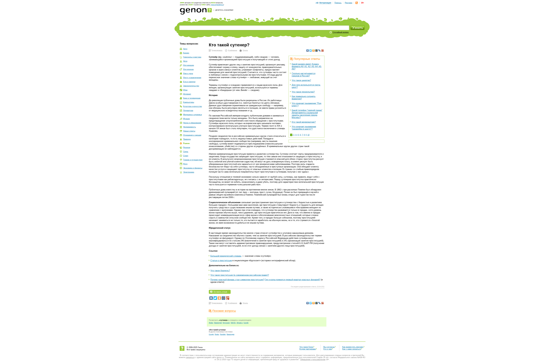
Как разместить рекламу (352, 347)
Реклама (348, 3)
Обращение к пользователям (312, 359)
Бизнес (186, 53)
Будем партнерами (307, 349)
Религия (186, 147)
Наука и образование (192, 123)
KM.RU (233, 323)
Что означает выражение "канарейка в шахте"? (304, 127)
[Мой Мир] (316, 50)
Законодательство (191, 86)
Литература (188, 110)
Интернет (187, 94)
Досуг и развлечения (192, 78)
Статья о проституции (221, 260)
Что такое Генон (306, 347)
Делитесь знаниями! (224, 10)
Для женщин (188, 65)
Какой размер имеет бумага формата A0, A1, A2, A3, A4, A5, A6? (307, 66)
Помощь (338, 3)
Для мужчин (188, 69)
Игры (185, 90)
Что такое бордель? (220, 270)
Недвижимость (189, 127)
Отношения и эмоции (192, 135)
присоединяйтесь (217, 5)
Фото (185, 164)
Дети (185, 61)
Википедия (218, 323)
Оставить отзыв (220, 292)
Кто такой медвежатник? (304, 122)
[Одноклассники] (313, 50)
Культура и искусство (192, 106)
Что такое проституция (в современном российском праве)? (239, 275)
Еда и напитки (189, 82)
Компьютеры (188, 102)
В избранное (232, 50)
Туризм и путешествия (192, 160)
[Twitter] (310, 50)
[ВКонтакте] (307, 50)
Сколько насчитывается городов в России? (303, 74)
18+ (362, 3)
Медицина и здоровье (192, 115)
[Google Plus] (322, 50)
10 (308, 135)
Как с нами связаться (351, 349)
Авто (185, 49)
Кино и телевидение (191, 98)
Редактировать (217, 50)
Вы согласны (329, 347)
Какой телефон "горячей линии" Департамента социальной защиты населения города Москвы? (307, 114)
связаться (190, 357)
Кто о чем (327, 349)
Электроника (188, 172)
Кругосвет (226, 323)
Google (246, 323)
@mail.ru (240, 323)
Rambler (223, 334)
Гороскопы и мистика (192, 57)
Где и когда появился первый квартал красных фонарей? (292, 279)
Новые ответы (189, 131)
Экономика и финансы (192, 168)
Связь (185, 152)
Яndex (211, 323)
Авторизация (325, 3)
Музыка (186, 119)
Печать (245, 50)
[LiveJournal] (319, 50)
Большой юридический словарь (225, 256)
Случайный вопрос (341, 32)
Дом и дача (188, 73)
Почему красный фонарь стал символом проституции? (237, 279)
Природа (187, 139)
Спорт (185, 156)
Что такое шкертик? (301, 80)
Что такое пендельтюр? (303, 92)
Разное (186, 143)
